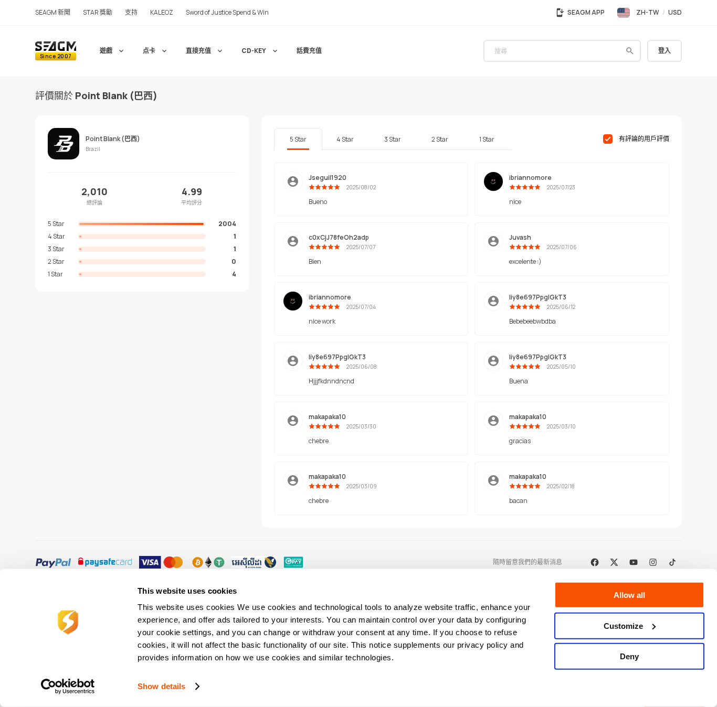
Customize (623, 625)
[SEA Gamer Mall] (55, 50)
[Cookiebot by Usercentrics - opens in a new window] (68, 686)
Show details (161, 686)
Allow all (629, 595)
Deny (629, 656)
